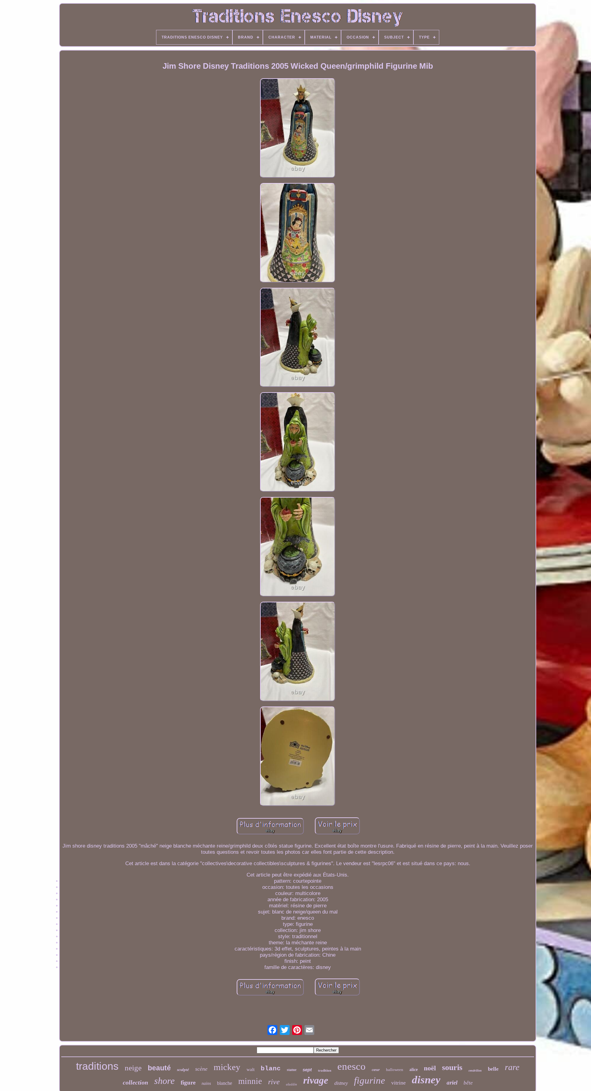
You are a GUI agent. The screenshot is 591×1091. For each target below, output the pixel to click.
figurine (369, 1080)
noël (430, 1068)
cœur (376, 1070)
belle (493, 1069)
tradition (324, 1070)
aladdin (291, 1084)
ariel (452, 1082)
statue (291, 1070)
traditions (97, 1066)
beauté (159, 1068)
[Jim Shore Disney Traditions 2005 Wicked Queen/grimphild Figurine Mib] (298, 128)
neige (133, 1068)
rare (512, 1067)
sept (307, 1069)
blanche (224, 1083)
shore (164, 1081)
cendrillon (475, 1070)
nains (206, 1083)
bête (468, 1083)
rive (274, 1082)
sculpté (183, 1069)
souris (452, 1067)
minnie (250, 1081)
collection (135, 1082)
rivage (315, 1080)
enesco (351, 1066)
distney (341, 1083)
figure (188, 1082)
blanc (271, 1068)
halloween (394, 1069)
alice (413, 1069)
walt (251, 1069)
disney (426, 1080)
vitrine (398, 1083)
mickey (227, 1067)
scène (201, 1069)
